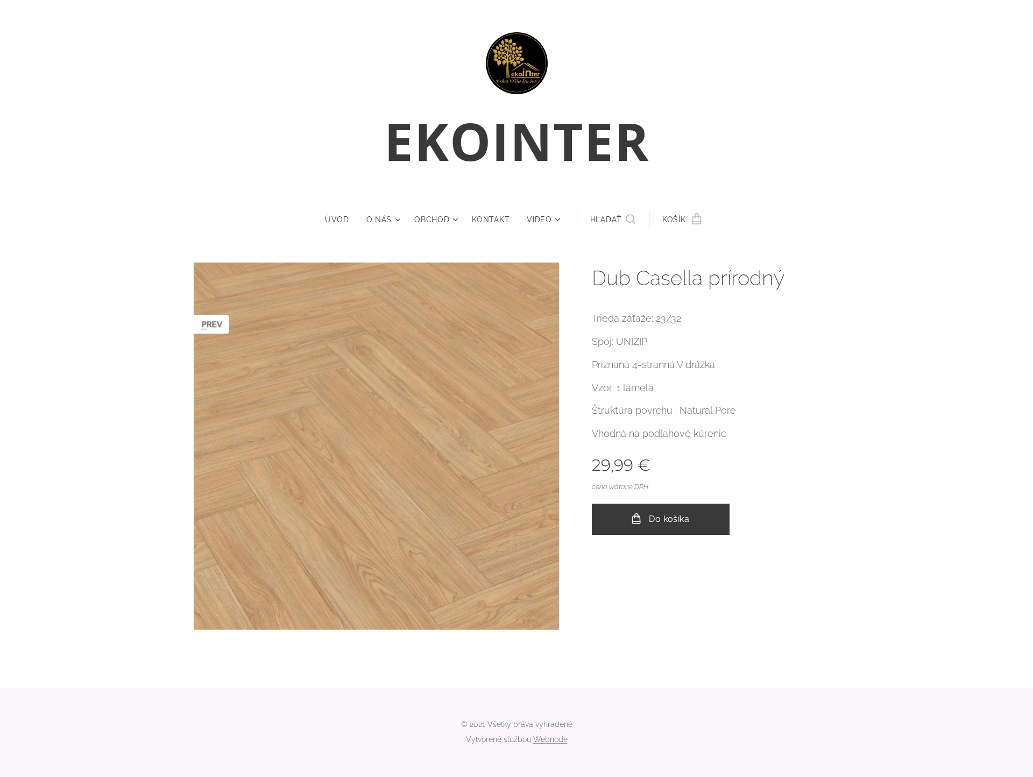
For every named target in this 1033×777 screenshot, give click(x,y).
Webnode (550, 739)
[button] (613, 219)
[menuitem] (341, 219)
